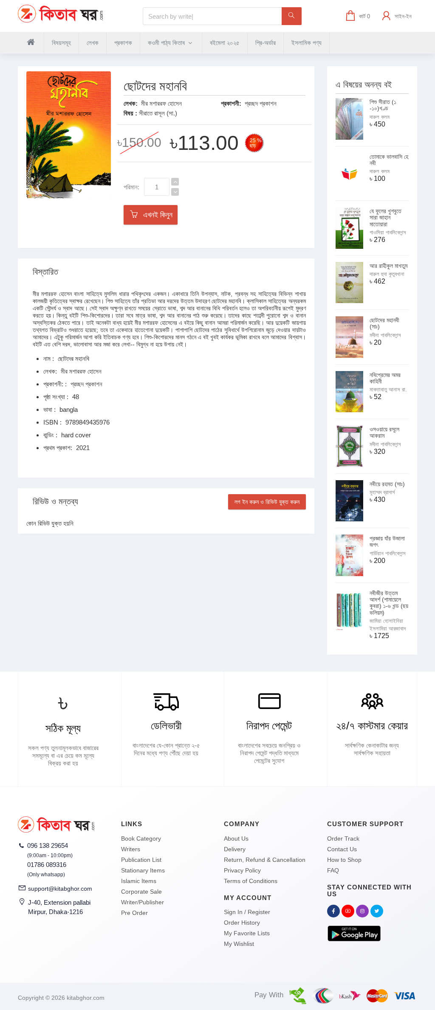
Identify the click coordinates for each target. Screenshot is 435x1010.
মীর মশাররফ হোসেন (161, 103)
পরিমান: (131, 187)
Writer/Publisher (142, 902)
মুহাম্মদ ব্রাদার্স (382, 492)
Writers (130, 849)
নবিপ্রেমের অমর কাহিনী (385, 378)
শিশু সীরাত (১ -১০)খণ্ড (383, 105)
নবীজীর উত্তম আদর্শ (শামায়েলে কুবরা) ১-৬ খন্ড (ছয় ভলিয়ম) (389, 603)
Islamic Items (138, 881)
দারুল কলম (380, 117)
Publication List (141, 859)
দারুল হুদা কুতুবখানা (387, 274)
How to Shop (344, 859)
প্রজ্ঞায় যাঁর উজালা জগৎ (387, 541)
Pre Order (134, 912)
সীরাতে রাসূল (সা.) (158, 113)
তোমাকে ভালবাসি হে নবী (389, 159)
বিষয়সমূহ (61, 42)
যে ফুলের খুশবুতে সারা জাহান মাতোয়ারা (385, 218)
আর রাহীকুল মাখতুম (388, 265)
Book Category (141, 838)
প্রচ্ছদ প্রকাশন (261, 103)
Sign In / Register (247, 912)
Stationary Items (143, 870)
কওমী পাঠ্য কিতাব (167, 42)
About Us (236, 838)
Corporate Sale (141, 891)
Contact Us (342, 849)
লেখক (93, 42)
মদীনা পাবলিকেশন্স (385, 335)
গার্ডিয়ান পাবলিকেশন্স (388, 553)
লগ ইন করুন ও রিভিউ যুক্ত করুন (266, 501)
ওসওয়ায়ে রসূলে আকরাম (384, 432)
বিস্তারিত (45, 271)
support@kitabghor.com (60, 888)
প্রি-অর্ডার (265, 42)
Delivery (235, 849)
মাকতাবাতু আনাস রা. (388, 389)
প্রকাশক (123, 42)
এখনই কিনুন (155, 215)
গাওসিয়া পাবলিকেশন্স (388, 232)
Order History (242, 922)
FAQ (333, 870)
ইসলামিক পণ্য (306, 42)
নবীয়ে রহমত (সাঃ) (387, 484)
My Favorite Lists (247, 933)
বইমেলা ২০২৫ (225, 42)
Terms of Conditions (250, 881)
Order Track (343, 838)
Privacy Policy (242, 870)
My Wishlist (239, 943)
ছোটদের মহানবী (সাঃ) (384, 323)
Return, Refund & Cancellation (264, 859)
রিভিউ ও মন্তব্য (55, 501)
